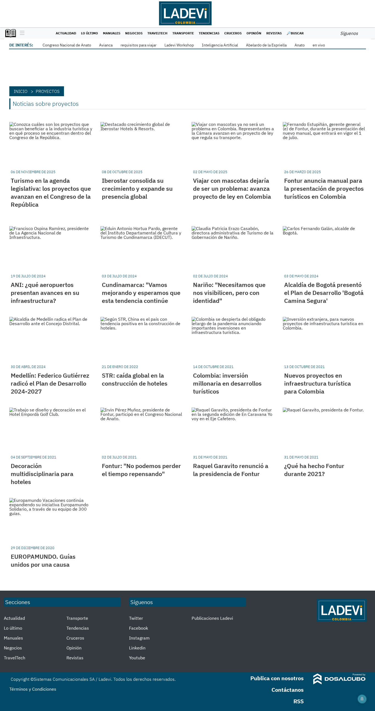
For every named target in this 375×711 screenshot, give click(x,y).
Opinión (254, 33)
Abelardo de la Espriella (266, 45)
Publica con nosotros (277, 678)
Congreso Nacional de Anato (67, 45)
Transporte (183, 33)
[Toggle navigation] (21, 33)
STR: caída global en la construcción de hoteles (134, 379)
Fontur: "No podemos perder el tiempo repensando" (141, 470)
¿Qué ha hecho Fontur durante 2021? (314, 470)
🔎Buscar (295, 33)
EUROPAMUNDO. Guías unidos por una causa (43, 560)
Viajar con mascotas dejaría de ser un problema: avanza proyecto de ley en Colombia (232, 188)
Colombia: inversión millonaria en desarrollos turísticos (227, 383)
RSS (298, 701)
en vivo (319, 45)
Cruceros (233, 33)
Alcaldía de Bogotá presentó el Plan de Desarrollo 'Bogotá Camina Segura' (323, 293)
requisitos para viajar (138, 45)
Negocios (133, 33)
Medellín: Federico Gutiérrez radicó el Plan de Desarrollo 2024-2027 (50, 383)
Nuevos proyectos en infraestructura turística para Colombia (317, 383)
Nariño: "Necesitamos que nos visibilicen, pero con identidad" (229, 293)
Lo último (89, 33)
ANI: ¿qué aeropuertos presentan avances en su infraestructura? (45, 293)
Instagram (139, 638)
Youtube (137, 657)
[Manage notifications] (362, 699)
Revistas (274, 33)
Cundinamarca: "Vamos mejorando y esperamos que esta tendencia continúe (141, 293)
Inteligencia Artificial (220, 45)
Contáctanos (288, 689)
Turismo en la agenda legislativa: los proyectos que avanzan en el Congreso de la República (51, 192)
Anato (300, 45)
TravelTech (157, 33)
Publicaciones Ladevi (212, 618)
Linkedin (137, 648)
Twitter (136, 618)
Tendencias (209, 33)
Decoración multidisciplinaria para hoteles (42, 474)
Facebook (138, 628)
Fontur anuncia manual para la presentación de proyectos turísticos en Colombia (324, 188)
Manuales (111, 33)
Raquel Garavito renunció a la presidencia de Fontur (230, 470)
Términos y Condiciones (32, 689)
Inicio (20, 91)
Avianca (106, 45)
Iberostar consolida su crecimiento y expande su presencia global (137, 188)
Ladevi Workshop (179, 45)
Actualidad (66, 33)
